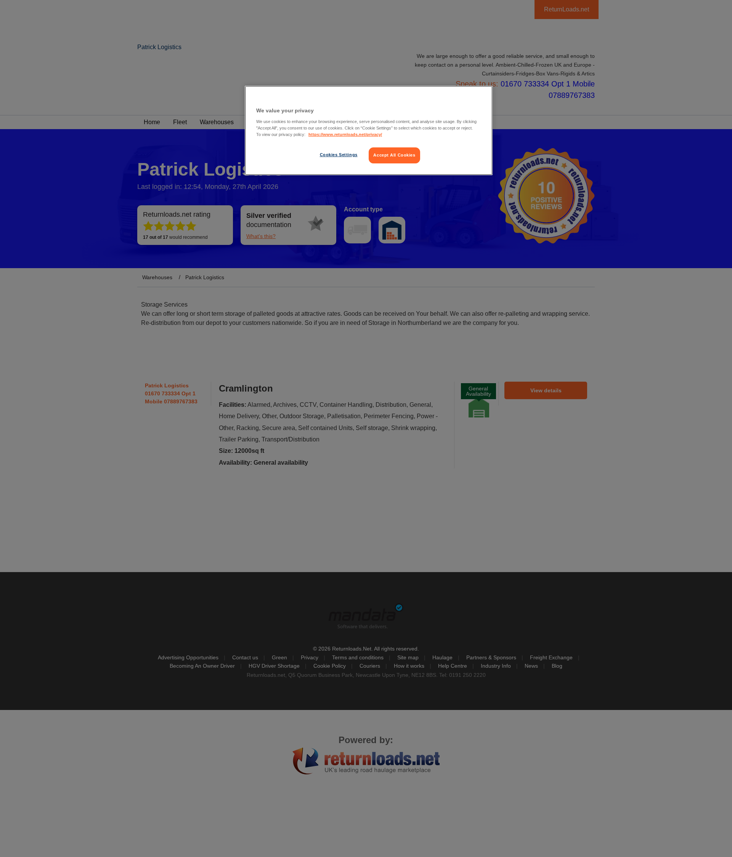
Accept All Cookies (394, 155)
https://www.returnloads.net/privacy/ (345, 134)
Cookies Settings (339, 154)
